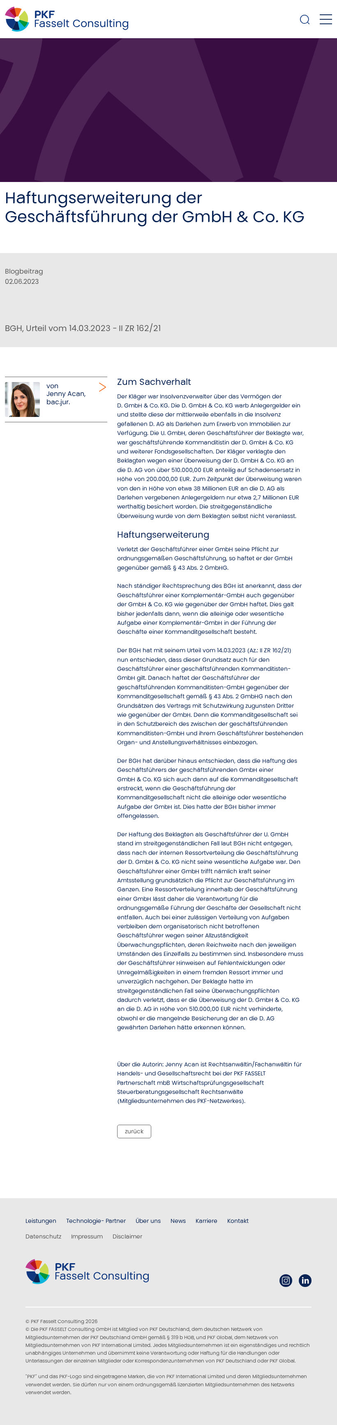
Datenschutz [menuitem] (43, 1236)
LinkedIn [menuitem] (305, 1280)
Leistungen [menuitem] (40, 1221)
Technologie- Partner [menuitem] (96, 1221)
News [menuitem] (178, 1221)
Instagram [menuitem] (285, 1280)
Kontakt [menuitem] (238, 1221)
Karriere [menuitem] (206, 1221)
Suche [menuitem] (305, 19)
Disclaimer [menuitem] (127, 1236)
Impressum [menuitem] (87, 1236)
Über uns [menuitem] (148, 1221)
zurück (134, 1131)
